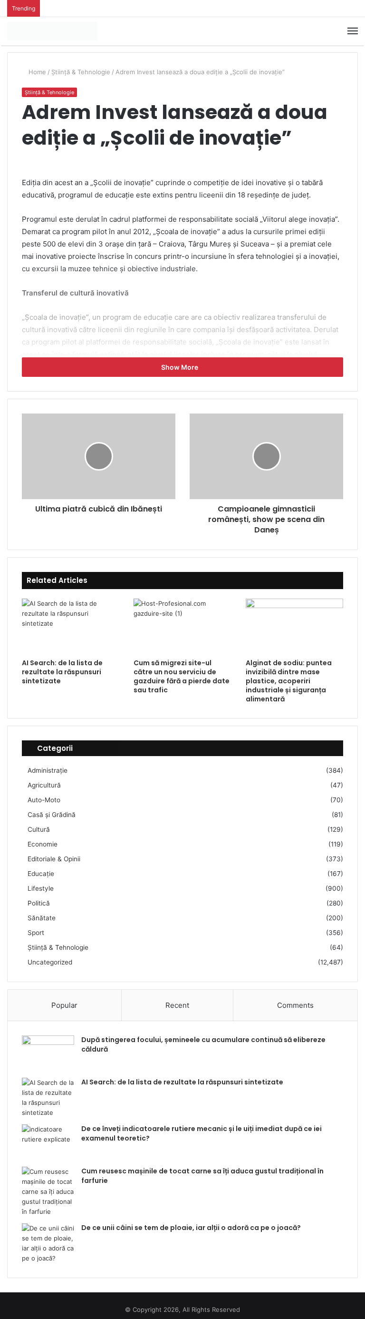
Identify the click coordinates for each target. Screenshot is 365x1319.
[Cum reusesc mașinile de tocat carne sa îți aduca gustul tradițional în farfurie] (48, 1192)
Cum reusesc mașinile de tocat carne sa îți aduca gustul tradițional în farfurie (202, 1175)
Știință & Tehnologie (80, 72)
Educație (41, 873)
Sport (36, 932)
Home (36, 72)
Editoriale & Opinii (54, 859)
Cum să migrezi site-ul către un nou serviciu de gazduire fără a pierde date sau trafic (182, 676)
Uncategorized (50, 962)
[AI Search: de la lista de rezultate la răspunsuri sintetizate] (70, 626)
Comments (295, 1005)
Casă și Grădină (52, 814)
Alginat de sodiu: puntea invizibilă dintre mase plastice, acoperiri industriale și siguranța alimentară (289, 681)
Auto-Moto (44, 800)
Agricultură (44, 785)
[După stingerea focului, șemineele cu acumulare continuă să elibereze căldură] (48, 1053)
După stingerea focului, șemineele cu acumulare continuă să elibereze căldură (203, 1044)
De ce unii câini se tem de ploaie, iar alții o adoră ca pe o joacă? (191, 1227)
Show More (180, 367)
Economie (43, 844)
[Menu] (352, 31)
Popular (64, 1005)
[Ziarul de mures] (52, 31)
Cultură (39, 829)
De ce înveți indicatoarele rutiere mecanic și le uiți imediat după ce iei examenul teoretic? (201, 1133)
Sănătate (42, 918)
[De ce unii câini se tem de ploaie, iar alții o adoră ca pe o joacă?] (48, 1243)
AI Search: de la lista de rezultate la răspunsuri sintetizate (62, 672)
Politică (39, 903)
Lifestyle (41, 888)
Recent (177, 1005)
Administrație (47, 770)
